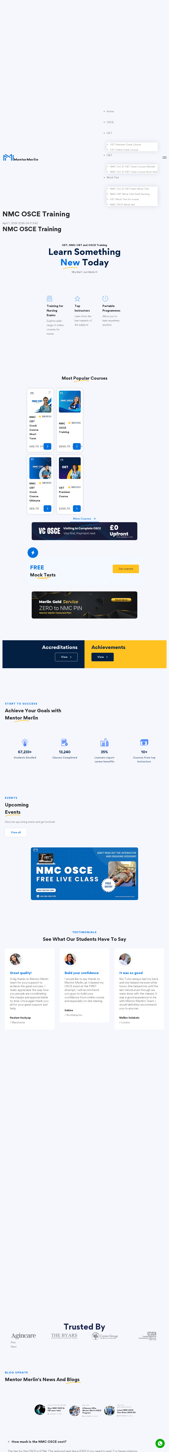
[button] (126, 569)
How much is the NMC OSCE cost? (39, 1442)
